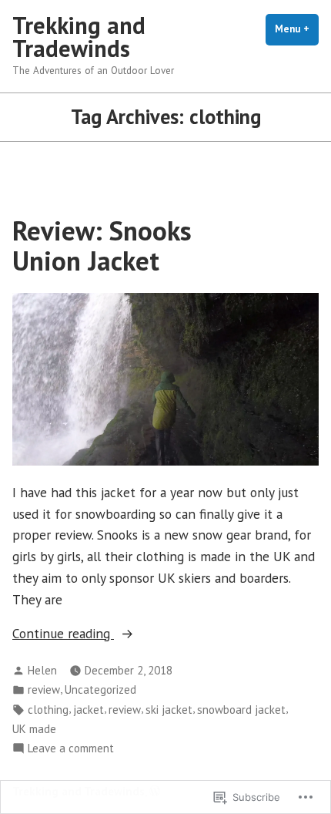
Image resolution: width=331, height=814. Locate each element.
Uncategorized (100, 689)
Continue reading (63, 634)
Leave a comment (71, 749)
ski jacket (168, 709)
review (44, 689)
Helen (42, 670)
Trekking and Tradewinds (78, 36)
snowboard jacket (241, 709)
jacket (88, 709)
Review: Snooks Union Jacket (102, 245)
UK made (34, 729)
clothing (48, 709)
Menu (297, 28)
